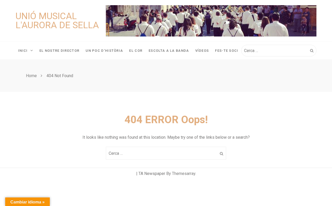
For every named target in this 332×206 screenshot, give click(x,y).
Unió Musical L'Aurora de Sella (57, 21)
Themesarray (183, 173)
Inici (23, 51)
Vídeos (202, 51)
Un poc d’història (104, 51)
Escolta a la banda (169, 51)
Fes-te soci (226, 51)
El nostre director (59, 51)
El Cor (135, 51)
